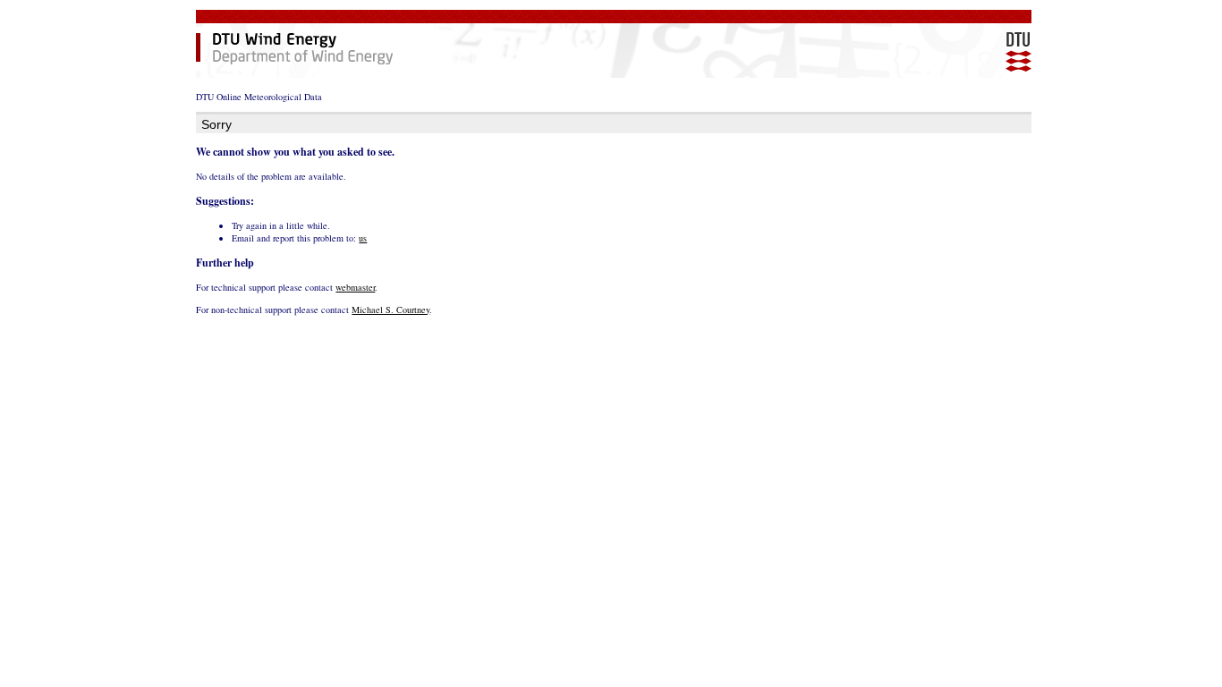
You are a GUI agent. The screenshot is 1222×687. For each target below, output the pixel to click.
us (363, 238)
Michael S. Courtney (390, 309)
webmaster (355, 287)
